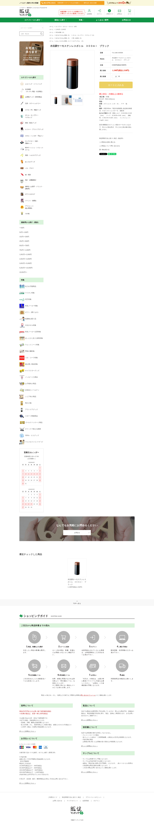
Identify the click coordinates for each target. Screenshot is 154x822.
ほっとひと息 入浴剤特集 (34, 338)
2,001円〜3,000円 (25, 259)
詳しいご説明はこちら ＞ (27, 731)
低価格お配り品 (30, 319)
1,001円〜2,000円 (25, 254)
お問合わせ (126, 20)
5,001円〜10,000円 (25, 268)
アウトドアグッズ (31, 409)
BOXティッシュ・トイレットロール (34, 149)
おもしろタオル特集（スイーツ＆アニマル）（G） (70, 41)
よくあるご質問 (102, 20)
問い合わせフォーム (88, 695)
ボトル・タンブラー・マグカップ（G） (83, 35)
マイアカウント (72, 801)
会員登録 (86, 801)
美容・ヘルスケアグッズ (32, 155)
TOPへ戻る (77, 603)
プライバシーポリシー (94, 797)
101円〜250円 (24, 237)
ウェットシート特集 (32, 345)
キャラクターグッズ (32, 370)
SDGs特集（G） (60, 32)
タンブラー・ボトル (61, 26)
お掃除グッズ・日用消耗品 (33, 97)
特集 (81, 20)
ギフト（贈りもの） (32, 312)
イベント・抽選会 (30, 200)
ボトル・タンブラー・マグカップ (32, 116)
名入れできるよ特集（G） (63, 35)
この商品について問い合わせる (109, 146)
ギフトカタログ (30, 194)
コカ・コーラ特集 (31, 357)
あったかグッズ (30, 162)
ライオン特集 (30, 293)
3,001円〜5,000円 (25, 263)
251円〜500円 (24, 241)
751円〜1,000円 (24, 250)
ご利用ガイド (52, 797)
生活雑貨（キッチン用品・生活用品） (34, 90)
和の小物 (28, 403)
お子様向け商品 (30, 383)
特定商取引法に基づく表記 (71, 797)
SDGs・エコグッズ (32, 435)
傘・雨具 (28, 175)
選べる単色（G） (77, 38)
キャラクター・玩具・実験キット (32, 142)
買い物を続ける (104, 149)
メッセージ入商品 (31, 377)
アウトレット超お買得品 (29, 207)
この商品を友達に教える (107, 142)
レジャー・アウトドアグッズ (34, 129)
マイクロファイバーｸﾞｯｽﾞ (34, 442)
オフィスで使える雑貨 (33, 429)
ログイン (97, 801)
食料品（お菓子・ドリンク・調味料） (34, 188)
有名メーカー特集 (31, 306)
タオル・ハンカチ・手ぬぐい (34, 136)
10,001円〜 (23, 272)
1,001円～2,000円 (61, 29)
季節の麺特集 (30, 351)
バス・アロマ (29, 168)
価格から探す (59, 20)
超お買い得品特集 (31, 364)
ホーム (51, 26)
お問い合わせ (57, 801)
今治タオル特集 (30, 325)
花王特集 (28, 299)
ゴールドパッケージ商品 (33, 422)
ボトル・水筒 (73, 26)
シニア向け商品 (30, 396)
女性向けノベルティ (32, 390)
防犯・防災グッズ (30, 123)
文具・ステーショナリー (32, 103)
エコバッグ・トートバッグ (33, 84)
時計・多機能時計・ (30, 181)
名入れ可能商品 (30, 286)
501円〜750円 (24, 245)
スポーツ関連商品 (31, 416)
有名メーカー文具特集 (33, 332)
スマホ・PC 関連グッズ (33, 110)
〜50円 (21, 228)
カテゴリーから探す (33, 20)
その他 (27, 213)
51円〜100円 (23, 232)
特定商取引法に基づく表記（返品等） (111, 138)
